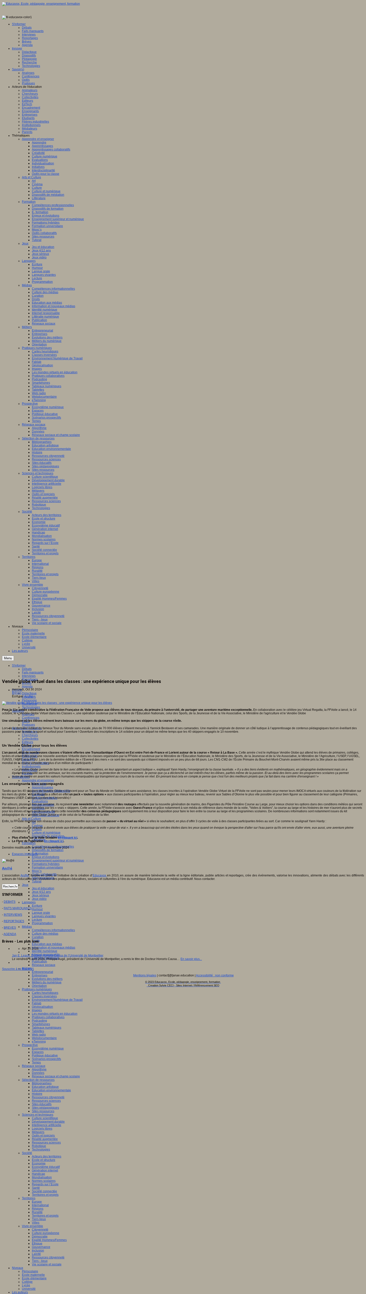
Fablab (36, 1003)
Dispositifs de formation (47, 850)
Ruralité (37, 1212)
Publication (39, 961)
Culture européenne (45, 1233)
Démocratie (40, 1236)
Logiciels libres (42, 1128)
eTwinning (39, 1041)
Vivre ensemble (32, 1226)
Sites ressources (43, 1111)
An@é (28, 696)
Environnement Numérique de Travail (57, 1000)
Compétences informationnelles (53, 930)
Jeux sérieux (40, 895)
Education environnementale (51, 1090)
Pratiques (28, 724)
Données (38, 1073)
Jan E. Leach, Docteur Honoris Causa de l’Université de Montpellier (57, 955)
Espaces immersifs (24, 854)
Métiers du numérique (46, 982)
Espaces (38, 1052)
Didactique (29, 693)
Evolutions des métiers (47, 979)
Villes (35, 1222)
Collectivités (30, 738)
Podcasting (39, 1020)
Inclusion (38, 1250)
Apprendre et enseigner (38, 780)
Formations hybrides (46, 864)
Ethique (37, 1243)
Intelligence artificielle (46, 1125)
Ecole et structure (43, 1160)
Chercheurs (30, 735)
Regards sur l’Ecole (45, 1184)
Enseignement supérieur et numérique (58, 860)
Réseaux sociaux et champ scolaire (56, 1076)
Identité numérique (44, 951)
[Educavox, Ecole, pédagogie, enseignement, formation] (41, 3)
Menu (8, 658)
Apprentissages (42, 787)
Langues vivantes (44, 916)
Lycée (26, 1285)
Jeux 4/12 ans (41, 892)
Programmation (42, 923)
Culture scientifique (45, 1118)
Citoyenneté (40, 1229)
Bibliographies (42, 1083)
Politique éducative (45, 1055)
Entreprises (39, 975)
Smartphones (41, 1024)
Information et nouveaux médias (53, 947)
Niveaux (17, 1268)
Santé (36, 1188)
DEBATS (9, 902)
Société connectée (44, 1191)
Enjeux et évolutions (45, 857)
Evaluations (40, 801)
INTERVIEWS (13, 914)
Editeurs (27, 742)
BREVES (10, 927)
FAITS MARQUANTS (18, 908)
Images (37, 1010)
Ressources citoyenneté (48, 1097)
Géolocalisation (42, 1006)
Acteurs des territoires (46, 1156)
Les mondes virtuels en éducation (54, 1013)
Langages (29, 902)
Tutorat (36, 881)
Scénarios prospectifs (46, 1059)
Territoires (28, 1198)
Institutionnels (31, 766)
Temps (36, 1062)
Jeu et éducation (43, 888)
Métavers (38, 1132)
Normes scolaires (44, 1181)
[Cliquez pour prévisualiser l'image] (57, 703)
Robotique (39, 1146)
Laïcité (36, 1254)
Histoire (37, 1094)
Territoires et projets (45, 1195)
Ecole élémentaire (34, 1278)
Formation (29, 843)
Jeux (25, 885)
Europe (37, 1201)
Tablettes (38, 1031)
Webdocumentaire (44, 1038)
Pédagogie (29, 700)
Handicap (38, 1174)
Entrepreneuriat (42, 972)
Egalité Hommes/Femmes (49, 1240)
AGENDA (9, 934)
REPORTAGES (14, 921)
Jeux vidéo (39, 899)
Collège (27, 1282)
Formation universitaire (47, 867)
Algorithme (39, 1069)
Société (27, 1153)
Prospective (30, 1045)
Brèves (16, 693)
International (40, 1205)
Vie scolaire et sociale (46, 1264)
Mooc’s (37, 871)
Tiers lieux (39, 1219)
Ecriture (37, 906)
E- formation (40, 853)
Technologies (31, 707)
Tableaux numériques (46, 1027)
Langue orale (41, 912)
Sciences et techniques (37, 1114)
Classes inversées (44, 996)
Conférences (30, 717)
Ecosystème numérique (48, 1048)
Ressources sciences (46, 1100)
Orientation (39, 986)
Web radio (39, 1034)
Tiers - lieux (40, 1261)
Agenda (27, 686)
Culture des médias (45, 933)
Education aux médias (47, 944)
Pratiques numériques (37, 989)
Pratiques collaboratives (48, 1017)
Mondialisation (42, 1177)
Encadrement (31, 749)
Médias (27, 926)
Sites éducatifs (42, 1104)
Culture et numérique (46, 832)
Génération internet (45, 1170)
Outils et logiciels (43, 1135)
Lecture (37, 919)
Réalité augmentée (45, 1139)
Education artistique (45, 1087)
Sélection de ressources (38, 1080)
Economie (39, 1163)
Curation (38, 937)
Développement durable (48, 1121)
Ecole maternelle (33, 1275)
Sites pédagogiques (45, 1107)
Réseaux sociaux (43, 965)
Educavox (100, 875)
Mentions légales (144, 975)
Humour (37, 909)
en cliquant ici (67, 837)
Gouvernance (41, 1247)
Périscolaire (30, 1271)
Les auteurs (20, 1292)
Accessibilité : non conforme (215, 975)
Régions (37, 1208)
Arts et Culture (31, 818)
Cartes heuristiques (45, 993)
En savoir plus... (191, 959)
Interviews (29, 676)
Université (29, 1289)
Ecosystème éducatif (46, 1167)
